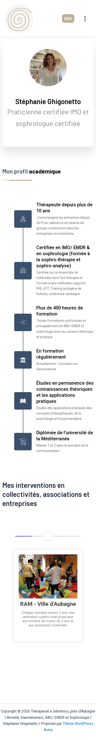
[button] (68, 18)
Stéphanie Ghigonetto (48, 101)
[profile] (48, 93)
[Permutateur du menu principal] (85, 18)
